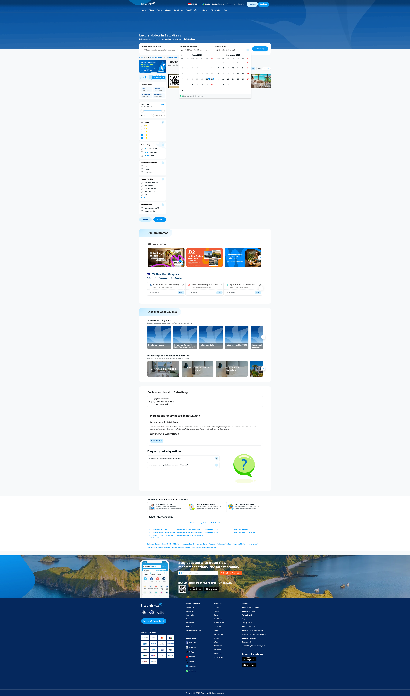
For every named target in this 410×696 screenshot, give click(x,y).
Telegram (192, 666)
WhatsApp (192, 671)
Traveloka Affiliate (248, 611)
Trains (216, 615)
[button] (252, 4)
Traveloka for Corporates (250, 607)
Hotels (216, 607)
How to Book (190, 607)
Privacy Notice (247, 623)
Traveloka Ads (247, 642)
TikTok (191, 652)
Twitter (191, 661)
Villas (216, 642)
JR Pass (216, 630)
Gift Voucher (218, 657)
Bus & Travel (218, 619)
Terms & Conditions (249, 627)
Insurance (217, 650)
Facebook (192, 643)
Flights (216, 611)
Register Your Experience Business (254, 634)
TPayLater (217, 653)
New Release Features (193, 630)
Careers (188, 619)
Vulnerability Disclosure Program (253, 646)
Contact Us (189, 611)
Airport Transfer (219, 623)
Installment (190, 623)
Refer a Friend (247, 615)
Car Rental (217, 627)
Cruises (216, 638)
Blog (243, 619)
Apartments (218, 646)
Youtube (192, 657)
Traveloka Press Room (249, 638)
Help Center (190, 615)
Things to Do (218, 634)
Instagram (192, 647)
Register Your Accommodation (252, 630)
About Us (189, 627)
